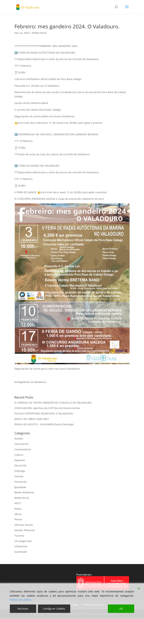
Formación (20, 481)
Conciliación (21, 444)
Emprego (19, 471)
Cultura (18, 454)
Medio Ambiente (24, 492)
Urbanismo (20, 546)
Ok (121, 608)
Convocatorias (22, 449)
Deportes (19, 460)
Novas (18, 508)
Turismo (19, 535)
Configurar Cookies (54, 608)
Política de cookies (20, 599)
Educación (20, 465)
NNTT (17, 503)
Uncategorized (22, 541)
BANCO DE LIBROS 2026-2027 (31, 419)
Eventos (19, 476)
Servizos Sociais (23, 524)
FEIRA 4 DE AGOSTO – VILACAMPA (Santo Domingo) (44, 424)
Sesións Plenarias (24, 530)
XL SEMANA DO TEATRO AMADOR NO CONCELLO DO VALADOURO (53, 402)
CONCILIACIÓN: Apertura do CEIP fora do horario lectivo (47, 408)
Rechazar (23, 608)
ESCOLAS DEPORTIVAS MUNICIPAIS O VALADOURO (43, 413)
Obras (18, 514)
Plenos (18, 519)
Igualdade (20, 487)
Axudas (18, 438)
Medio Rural (39, 32)
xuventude (20, 551)
